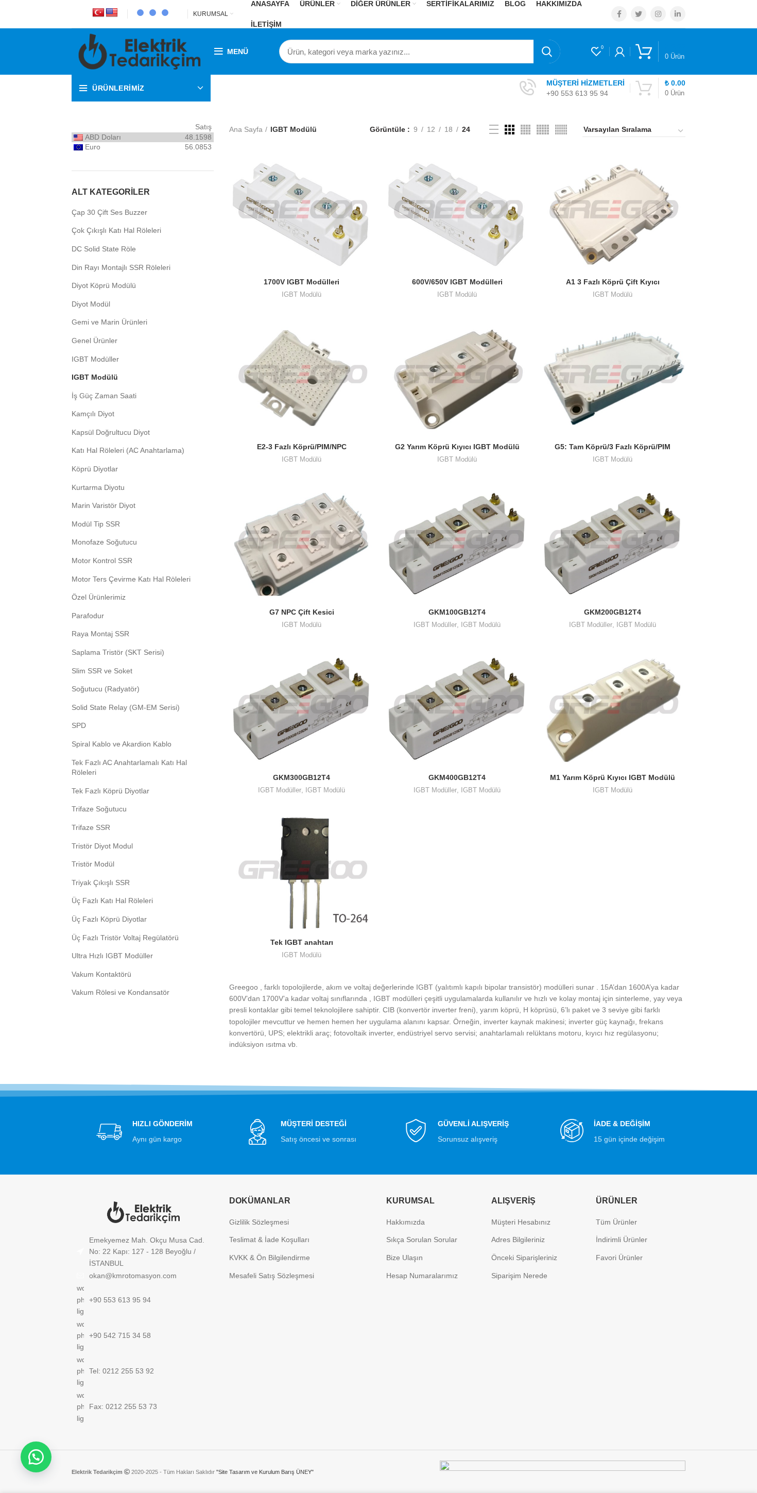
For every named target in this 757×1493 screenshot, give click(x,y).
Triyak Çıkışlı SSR (101, 882)
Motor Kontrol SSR (102, 560)
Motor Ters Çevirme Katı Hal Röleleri (131, 579)
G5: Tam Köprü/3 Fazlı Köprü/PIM (612, 447)
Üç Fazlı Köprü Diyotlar (109, 919)
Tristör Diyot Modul (102, 846)
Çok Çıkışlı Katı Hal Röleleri (116, 230)
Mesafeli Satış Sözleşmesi (271, 1275)
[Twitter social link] (638, 14)
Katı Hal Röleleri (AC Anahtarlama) (128, 450)
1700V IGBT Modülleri (301, 282)
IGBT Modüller (95, 359)
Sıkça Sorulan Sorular (421, 1239)
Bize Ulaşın (404, 1257)
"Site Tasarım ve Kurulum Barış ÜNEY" (265, 1472)
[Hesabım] (620, 51)
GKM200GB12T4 (612, 612)
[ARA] (547, 51)
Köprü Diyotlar (95, 469)
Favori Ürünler (619, 1257)
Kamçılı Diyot (93, 414)
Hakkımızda (405, 1222)
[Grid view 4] (525, 129)
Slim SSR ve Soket (102, 671)
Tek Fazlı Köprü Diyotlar (110, 791)
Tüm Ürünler (616, 1222)
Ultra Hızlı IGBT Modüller (112, 956)
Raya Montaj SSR (100, 634)
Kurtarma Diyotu (98, 487)
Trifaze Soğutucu (99, 809)
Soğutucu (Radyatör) (106, 689)
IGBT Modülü (95, 377)
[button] (36, 1456)
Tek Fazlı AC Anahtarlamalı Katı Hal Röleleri (129, 767)
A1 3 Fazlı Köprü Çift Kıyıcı (613, 282)
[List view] (493, 129)
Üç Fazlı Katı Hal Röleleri (112, 900)
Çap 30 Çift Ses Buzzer (109, 212)
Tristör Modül (93, 864)
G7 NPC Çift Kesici (301, 612)
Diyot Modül (91, 304)
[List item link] (143, 1275)
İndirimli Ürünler (621, 1239)
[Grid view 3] (509, 129)
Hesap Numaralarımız (422, 1275)
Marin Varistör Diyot (103, 505)
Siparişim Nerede (519, 1275)
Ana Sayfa (246, 129)
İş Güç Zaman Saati (104, 396)
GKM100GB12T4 (457, 612)
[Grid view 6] (561, 129)
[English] (112, 13)
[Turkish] (98, 13)
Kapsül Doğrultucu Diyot (111, 432)
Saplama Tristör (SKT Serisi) (118, 652)
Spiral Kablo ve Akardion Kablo (121, 744)
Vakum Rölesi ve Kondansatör (120, 992)
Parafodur (88, 616)
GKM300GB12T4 (301, 777)
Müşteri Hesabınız (520, 1222)
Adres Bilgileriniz (518, 1239)
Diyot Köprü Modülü (104, 285)
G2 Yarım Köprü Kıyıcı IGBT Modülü (457, 447)
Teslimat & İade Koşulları (269, 1239)
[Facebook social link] (619, 14)
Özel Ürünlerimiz (99, 597)
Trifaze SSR (91, 827)
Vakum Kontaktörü (101, 974)
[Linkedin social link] (677, 14)
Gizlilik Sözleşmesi (259, 1222)
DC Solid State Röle (104, 249)
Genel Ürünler (94, 340)
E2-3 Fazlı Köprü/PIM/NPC (302, 447)
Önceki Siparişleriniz (524, 1257)
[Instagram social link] (658, 14)
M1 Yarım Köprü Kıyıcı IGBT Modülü (612, 777)
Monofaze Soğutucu (104, 542)
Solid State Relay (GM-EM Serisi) (126, 707)
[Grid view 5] (543, 129)
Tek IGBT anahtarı (301, 942)
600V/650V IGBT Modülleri (457, 282)
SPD (79, 725)
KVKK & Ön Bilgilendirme (269, 1257)
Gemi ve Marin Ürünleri (109, 322)
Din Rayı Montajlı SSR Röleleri (121, 267)
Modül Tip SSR (96, 524)
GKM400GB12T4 (457, 777)
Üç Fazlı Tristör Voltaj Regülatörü (125, 938)
